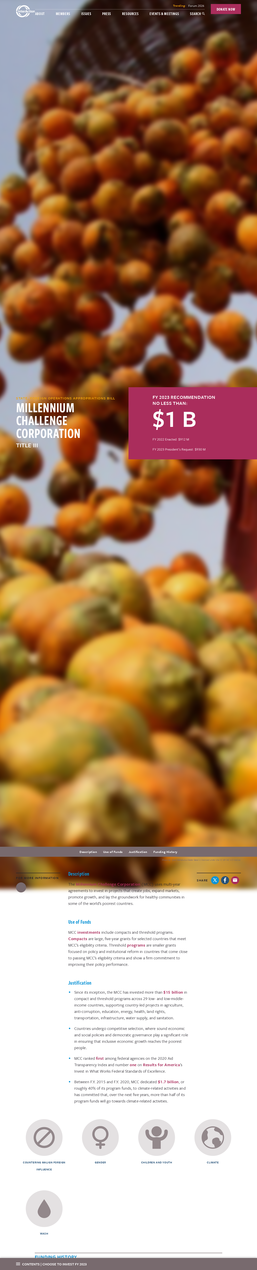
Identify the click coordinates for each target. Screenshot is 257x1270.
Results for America (161, 1065)
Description (88, 852)
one (133, 1065)
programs (136, 945)
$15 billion (173, 992)
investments (88, 932)
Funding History (165, 852)
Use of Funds (113, 852)
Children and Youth (156, 1162)
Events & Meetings (164, 13)
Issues (86, 13)
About (40, 13)
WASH (44, 1234)
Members (63, 13)
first (100, 1058)
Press (106, 13)
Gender (100, 1162)
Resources (130, 13)
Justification (138, 852)
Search (195, 13)
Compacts (77, 939)
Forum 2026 (196, 5)
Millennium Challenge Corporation (108, 884)
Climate (213, 1162)
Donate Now (226, 9)
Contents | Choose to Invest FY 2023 (54, 1264)
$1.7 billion (168, 1082)
